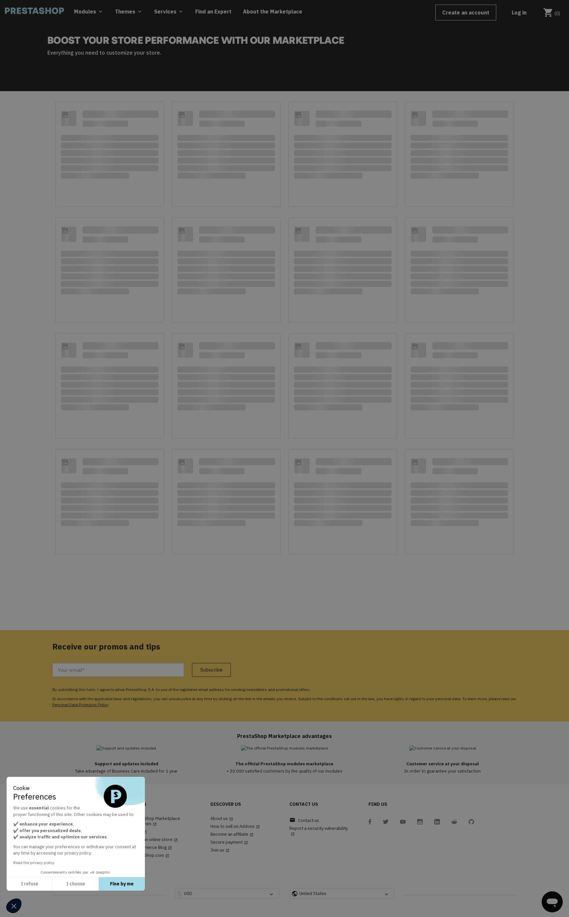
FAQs (139, 831)
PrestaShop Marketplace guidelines (155, 821)
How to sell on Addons (235, 826)
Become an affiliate (232, 834)
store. (153, 52)
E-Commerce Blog (151, 847)
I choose (76, 884)
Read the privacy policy (33, 862)
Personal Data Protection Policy (80, 704)
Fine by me (122, 884)
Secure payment (229, 842)
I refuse (29, 884)
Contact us (304, 820)
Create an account (465, 12)
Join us (220, 850)
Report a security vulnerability (318, 831)
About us (221, 818)
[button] (14, 906)
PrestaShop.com (150, 855)
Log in (519, 12)
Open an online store (154, 839)
